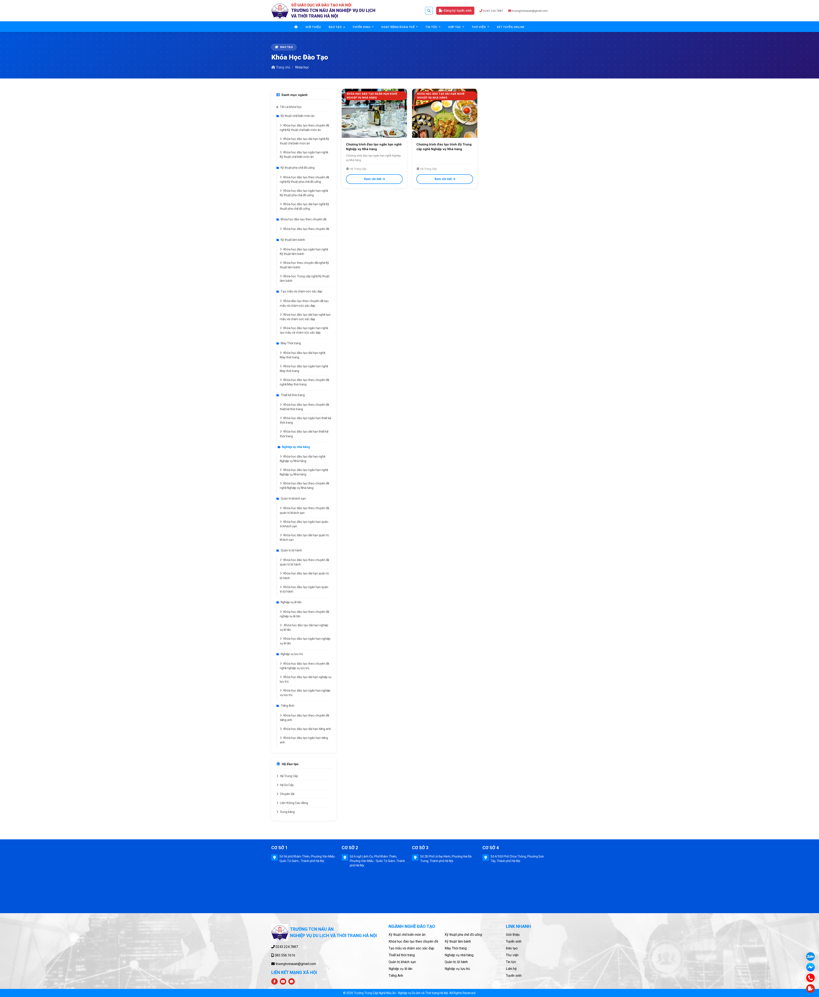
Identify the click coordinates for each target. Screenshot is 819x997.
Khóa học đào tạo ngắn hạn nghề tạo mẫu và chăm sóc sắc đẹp (304, 330)
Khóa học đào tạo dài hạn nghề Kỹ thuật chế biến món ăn (304, 141)
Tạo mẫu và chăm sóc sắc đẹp (301, 291)
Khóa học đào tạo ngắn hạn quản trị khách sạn (304, 524)
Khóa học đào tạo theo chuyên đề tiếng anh (304, 718)
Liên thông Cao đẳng (294, 803)
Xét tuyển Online (511, 27)
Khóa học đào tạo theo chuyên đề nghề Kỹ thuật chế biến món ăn (304, 128)
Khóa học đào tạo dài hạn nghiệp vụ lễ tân (304, 627)
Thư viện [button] (479, 27)
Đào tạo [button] (336, 27)
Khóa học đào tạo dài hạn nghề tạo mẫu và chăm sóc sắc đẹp (305, 317)
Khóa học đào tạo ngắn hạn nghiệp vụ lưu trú (305, 693)
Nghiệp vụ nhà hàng (296, 447)
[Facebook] (274, 981)
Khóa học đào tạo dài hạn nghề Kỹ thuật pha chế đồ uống (304, 206)
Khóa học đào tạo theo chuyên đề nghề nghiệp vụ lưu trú (304, 666)
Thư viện (512, 955)
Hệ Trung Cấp (289, 776)
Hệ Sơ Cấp (287, 785)
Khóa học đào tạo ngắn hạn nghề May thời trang (304, 368)
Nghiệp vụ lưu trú (292, 654)
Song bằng (287, 812)
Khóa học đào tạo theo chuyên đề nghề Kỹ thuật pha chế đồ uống (304, 179)
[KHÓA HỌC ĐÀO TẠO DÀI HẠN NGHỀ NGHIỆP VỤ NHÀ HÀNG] (444, 113)
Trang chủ (283, 67)
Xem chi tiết (372, 179)
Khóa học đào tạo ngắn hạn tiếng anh (304, 740)
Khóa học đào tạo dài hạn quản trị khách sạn (304, 537)
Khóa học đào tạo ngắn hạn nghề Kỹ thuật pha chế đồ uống (304, 193)
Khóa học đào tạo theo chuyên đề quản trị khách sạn (304, 510)
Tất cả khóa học (291, 107)
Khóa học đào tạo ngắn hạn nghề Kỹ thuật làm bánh (304, 252)
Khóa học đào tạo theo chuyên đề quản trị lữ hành (304, 562)
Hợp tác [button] (455, 27)
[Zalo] (291, 981)
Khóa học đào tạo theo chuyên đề (303, 219)
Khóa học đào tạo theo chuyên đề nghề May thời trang (304, 382)
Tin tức (511, 962)
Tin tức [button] (431, 27)
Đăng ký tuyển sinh (457, 11)
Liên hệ (511, 969)
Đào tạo (512, 948)
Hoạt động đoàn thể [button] (398, 27)
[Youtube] (283, 981)
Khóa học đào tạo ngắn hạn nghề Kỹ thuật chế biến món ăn (304, 154)
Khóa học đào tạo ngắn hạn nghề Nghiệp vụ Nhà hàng (304, 472)
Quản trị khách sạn (293, 498)
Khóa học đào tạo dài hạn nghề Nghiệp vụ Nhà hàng (302, 459)
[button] (810, 988)
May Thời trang (291, 343)
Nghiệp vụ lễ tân (291, 602)
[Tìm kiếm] (429, 11)
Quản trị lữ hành (291, 550)
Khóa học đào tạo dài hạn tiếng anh (307, 729)
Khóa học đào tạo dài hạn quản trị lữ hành (304, 576)
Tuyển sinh (513, 941)
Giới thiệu (313, 27)
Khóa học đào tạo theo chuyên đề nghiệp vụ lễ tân (304, 614)
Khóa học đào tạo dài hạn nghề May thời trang (302, 355)
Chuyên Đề (287, 794)
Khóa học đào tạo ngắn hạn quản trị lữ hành (304, 589)
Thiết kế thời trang (293, 395)
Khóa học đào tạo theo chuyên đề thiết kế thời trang (304, 407)
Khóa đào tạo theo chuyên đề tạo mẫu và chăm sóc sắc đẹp (304, 303)
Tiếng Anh (287, 705)
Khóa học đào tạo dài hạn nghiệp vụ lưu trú (305, 679)
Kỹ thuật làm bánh (293, 239)
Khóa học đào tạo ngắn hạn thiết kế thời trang (305, 420)
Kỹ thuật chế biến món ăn (298, 116)
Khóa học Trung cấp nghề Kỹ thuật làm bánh (305, 278)
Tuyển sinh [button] (362, 27)
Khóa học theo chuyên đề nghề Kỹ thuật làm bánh (304, 265)
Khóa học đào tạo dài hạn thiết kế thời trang (304, 434)
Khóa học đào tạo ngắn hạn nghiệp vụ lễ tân (305, 641)
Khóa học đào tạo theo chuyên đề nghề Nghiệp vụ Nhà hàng (304, 486)
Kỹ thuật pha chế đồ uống (298, 167)
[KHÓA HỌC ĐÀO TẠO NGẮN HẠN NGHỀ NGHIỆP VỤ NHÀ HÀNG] (374, 113)
